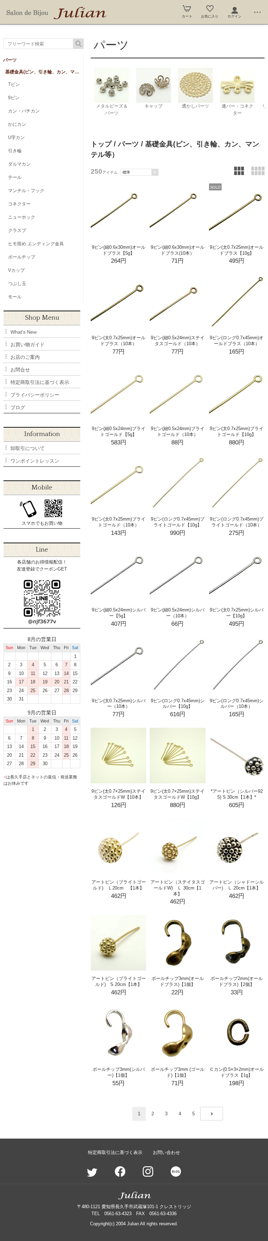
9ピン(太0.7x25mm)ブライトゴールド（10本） (119, 522)
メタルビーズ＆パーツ (112, 109)
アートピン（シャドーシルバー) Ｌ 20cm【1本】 (236, 885)
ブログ (17, 407)
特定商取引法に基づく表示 (39, 382)
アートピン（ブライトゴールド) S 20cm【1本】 (118, 981)
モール (15, 296)
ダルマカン (19, 164)
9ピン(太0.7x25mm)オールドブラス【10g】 (236, 250)
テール (15, 177)
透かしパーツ (195, 106)
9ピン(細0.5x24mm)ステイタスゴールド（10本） (177, 340)
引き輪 (15, 150)
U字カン (16, 137)
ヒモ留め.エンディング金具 (36, 243)
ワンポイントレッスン (34, 461)
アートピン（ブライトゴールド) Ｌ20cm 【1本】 (118, 885)
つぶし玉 (17, 283)
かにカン (17, 124)
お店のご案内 (25, 357)
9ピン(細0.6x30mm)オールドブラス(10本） (177, 250)
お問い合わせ (166, 1152)
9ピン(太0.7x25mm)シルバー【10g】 (236, 612)
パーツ (10, 60)
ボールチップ (21, 257)
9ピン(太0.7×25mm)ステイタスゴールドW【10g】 (177, 794)
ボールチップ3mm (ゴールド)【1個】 (177, 1072)
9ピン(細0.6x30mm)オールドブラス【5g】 (119, 250)
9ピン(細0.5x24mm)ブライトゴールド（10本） (177, 431)
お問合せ (20, 369)
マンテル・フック (26, 190)
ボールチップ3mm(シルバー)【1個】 (118, 1072)
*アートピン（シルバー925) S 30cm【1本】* (237, 794)
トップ (101, 144)
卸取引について (27, 448)
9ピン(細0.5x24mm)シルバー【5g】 (119, 612)
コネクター (19, 203)
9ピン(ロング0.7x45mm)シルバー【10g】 (177, 703)
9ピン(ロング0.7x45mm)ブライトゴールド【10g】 (177, 522)
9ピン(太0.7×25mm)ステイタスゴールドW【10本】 (118, 794)
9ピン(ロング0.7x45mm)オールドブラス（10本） (236, 340)
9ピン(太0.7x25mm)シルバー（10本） (119, 703)
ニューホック (21, 217)
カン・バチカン (24, 111)
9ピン (14, 97)
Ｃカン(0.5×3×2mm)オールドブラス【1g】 (236, 1072)
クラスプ (17, 230)
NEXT (211, 1113)
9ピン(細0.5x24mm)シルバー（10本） (177, 612)
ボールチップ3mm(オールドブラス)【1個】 (177, 981)
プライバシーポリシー (34, 395)
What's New (23, 332)
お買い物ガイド (27, 344)
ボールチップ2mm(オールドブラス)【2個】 (236, 981)
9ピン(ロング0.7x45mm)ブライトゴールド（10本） (236, 522)
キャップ (153, 106)
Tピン (14, 84)
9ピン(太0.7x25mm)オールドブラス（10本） (119, 340)
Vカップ (16, 270)
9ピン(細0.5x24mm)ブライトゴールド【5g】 (119, 431)
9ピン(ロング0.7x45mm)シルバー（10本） (236, 703)
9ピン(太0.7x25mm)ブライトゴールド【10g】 (236, 431)
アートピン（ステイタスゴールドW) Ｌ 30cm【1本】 (177, 888)
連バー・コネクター (237, 109)
